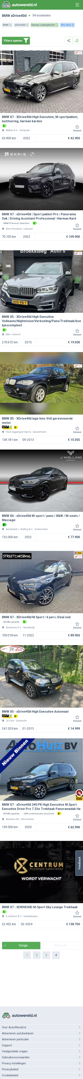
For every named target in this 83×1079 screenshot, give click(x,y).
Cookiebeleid (10, 1075)
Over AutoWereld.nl (14, 1027)
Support (7, 1045)
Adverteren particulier (15, 1039)
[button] (79, 863)
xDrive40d (19, 16)
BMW (6, 16)
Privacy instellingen (14, 1063)
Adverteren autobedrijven (18, 1033)
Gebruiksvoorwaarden (16, 1057)
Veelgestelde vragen (15, 1051)
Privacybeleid (10, 1069)
